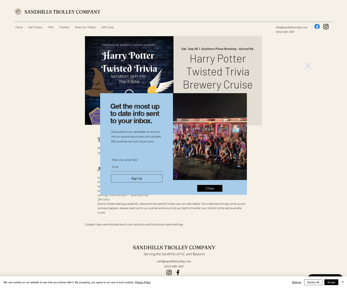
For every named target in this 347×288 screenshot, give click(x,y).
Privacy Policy (143, 282)
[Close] (342, 282)
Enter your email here (124, 159)
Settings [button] (296, 282)
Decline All (313, 282)
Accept (331, 282)
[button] (308, 65)
